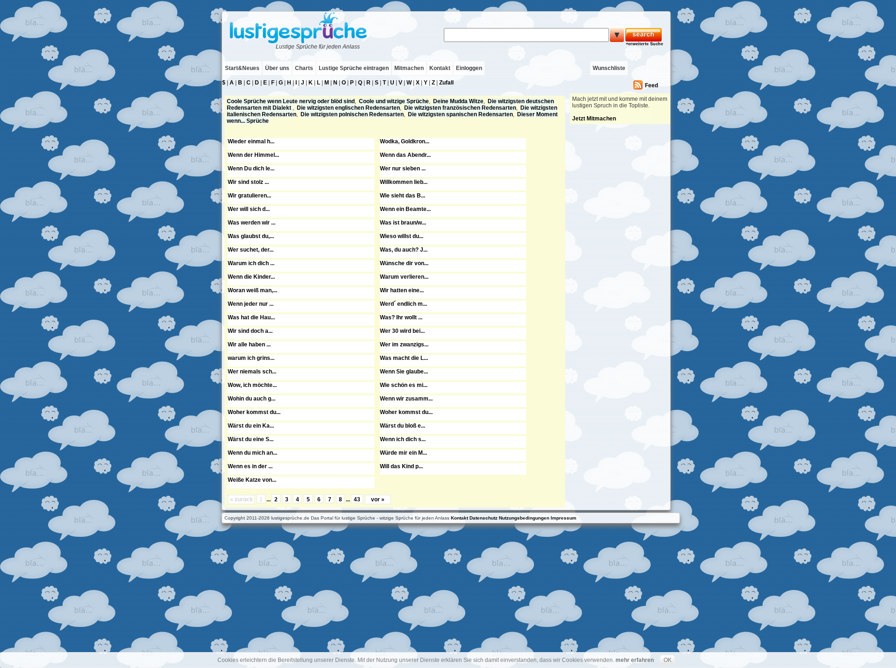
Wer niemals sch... (252, 371)
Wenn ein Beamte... (405, 209)
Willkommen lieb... (403, 182)
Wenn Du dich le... (251, 168)
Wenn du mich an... (252, 453)
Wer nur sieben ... (403, 168)
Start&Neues (242, 68)
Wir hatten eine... (402, 290)
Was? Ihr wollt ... (401, 317)
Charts (304, 68)
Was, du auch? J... (403, 249)
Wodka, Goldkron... (404, 141)
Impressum (563, 517)
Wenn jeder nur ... (250, 304)
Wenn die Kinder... (251, 277)
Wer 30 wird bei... (402, 331)
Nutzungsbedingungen (524, 517)
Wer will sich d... (249, 209)
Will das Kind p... (401, 466)
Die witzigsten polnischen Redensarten (352, 114)
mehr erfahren (635, 660)
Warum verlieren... (404, 277)
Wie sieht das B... (402, 195)
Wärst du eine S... (250, 439)
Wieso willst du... (401, 236)
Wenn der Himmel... (253, 155)
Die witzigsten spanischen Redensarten (460, 114)
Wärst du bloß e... (402, 425)
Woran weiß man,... (252, 290)
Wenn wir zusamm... (406, 398)
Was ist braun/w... (403, 222)
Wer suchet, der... (250, 249)
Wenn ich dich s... (403, 439)
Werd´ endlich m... (403, 304)
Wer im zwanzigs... (404, 344)
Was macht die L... (404, 358)
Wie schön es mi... (403, 385)
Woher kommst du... (254, 412)
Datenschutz (483, 517)
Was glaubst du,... (251, 236)
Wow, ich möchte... (252, 385)
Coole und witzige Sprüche (394, 101)
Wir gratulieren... (249, 195)
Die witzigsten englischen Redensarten (348, 108)
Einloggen (469, 68)
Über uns (277, 68)
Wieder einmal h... (251, 141)
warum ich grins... (251, 358)
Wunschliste (609, 68)
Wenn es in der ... (250, 466)
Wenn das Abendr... (405, 155)
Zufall (446, 82)
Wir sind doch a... (250, 331)
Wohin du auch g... (251, 398)
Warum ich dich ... (251, 263)
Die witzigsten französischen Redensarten (460, 108)
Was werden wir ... (251, 222)
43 (357, 499)
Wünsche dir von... (404, 263)
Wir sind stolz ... (248, 182)
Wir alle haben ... (249, 344)
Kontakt (439, 68)
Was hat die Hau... (251, 317)
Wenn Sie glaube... (404, 371)
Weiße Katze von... (252, 480)
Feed (651, 85)
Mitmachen (409, 68)
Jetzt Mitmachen (594, 118)
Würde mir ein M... (403, 453)
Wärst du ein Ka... (251, 425)
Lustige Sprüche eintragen (354, 68)
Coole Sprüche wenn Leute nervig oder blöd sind (291, 101)
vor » (378, 499)
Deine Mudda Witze (458, 101)
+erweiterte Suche (644, 44)
